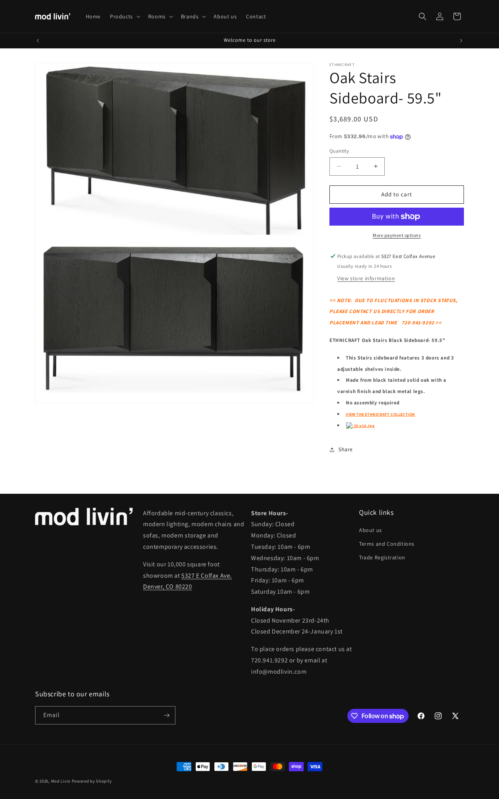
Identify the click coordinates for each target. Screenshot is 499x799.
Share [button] (345, 449)
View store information (366, 278)
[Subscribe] (166, 715)
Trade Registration (382, 557)
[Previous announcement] (37, 40)
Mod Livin (61, 781)
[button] (124, 16)
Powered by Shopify (92, 781)
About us (370, 530)
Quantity (339, 151)
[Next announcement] (461, 40)
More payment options (397, 235)
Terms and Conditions (386, 543)
